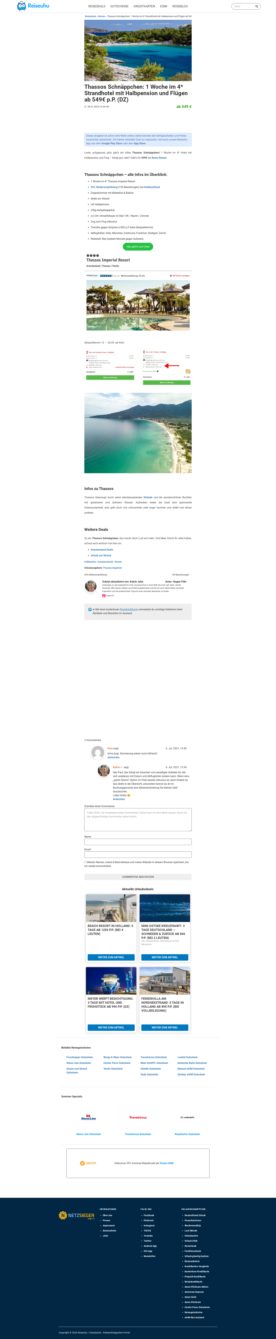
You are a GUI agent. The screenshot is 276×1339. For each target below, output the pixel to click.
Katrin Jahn (136, 581)
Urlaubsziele (191, 1235)
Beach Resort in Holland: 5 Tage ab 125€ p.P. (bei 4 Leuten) (110, 930)
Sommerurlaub (105, 561)
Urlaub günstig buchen (197, 1256)
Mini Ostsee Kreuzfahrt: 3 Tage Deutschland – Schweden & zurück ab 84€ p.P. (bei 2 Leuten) (163, 932)
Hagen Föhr (180, 581)
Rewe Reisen (159, 157)
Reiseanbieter (192, 1261)
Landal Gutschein (188, 1057)
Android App (150, 1246)
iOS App (148, 1251)
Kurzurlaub (190, 1246)
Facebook (149, 1215)
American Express (194, 1292)
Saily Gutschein (149, 1074)
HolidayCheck (152, 187)
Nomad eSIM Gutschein (191, 1068)
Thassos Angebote (112, 568)
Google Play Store (112, 143)
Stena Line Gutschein (78, 1062)
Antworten (113, 757)
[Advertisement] (136, 654)
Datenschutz (109, 1230)
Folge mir (109, 595)
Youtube (148, 1235)
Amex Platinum (193, 1302)
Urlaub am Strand (101, 555)
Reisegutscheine (194, 1312)
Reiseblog (180, 6)
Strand (118, 561)
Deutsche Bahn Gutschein (192, 1062)
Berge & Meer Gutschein (117, 1057)
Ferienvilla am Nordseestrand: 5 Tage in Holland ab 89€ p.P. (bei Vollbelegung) (162, 1004)
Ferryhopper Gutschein (79, 1057)
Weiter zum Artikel (111, 957)
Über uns (107, 1215)
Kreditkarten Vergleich (197, 1266)
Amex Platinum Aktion (196, 1287)
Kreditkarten (144, 6)
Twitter (147, 1241)
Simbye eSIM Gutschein (191, 1074)
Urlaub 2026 (191, 1241)
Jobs (105, 1235)
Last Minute (191, 1230)
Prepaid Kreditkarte (195, 1276)
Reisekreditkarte (129, 609)
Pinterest (149, 1220)
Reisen (101, 16)
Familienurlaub (193, 1251)
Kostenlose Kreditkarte (197, 1271)
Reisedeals (96, 6)
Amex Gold (190, 1297)
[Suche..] (257, 6)
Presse (106, 1220)
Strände (148, 497)
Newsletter (150, 1256)
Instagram (149, 1225)
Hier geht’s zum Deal (138, 246)
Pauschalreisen (193, 1220)
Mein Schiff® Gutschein (154, 1062)
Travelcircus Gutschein (154, 1057)
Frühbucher (90, 561)
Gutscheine (119, 6)
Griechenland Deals (102, 549)
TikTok (147, 1230)
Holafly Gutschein (151, 1068)
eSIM (163, 6)
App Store (140, 143)
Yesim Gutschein (113, 1068)
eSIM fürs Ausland (194, 1317)
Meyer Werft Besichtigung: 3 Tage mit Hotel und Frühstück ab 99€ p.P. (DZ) (110, 1002)
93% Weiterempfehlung (104, 187)
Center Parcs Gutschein (116, 1062)
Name (87, 836)
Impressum (109, 1225)
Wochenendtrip (193, 1225)
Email (87, 849)
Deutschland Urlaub (195, 1215)
